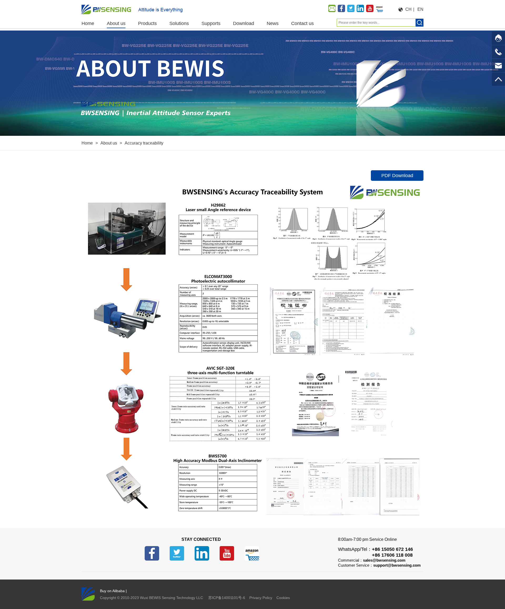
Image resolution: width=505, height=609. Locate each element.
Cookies (283, 598)
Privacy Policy (260, 598)
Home (87, 143)
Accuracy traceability (144, 143)
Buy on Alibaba (112, 591)
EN (420, 9)
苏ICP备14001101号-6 (226, 598)
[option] (252, 83)
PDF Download (397, 175)
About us (108, 143)
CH (408, 9)
